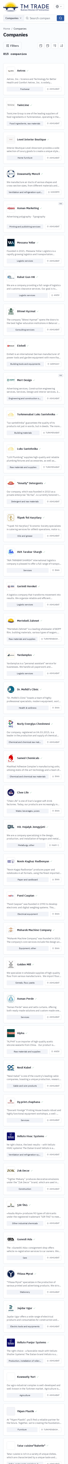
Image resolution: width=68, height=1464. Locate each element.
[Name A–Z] (55, 46)
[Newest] (41, 46)
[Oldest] (48, 46)
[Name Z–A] (62, 46)
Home (6, 28)
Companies (11, 18)
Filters (14, 45)
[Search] (60, 18)
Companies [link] (20, 28)
